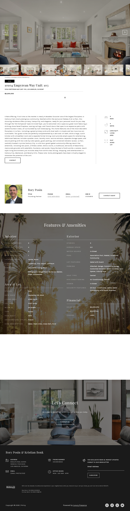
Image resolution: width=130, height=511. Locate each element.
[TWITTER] (117, 505)
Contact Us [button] (65, 422)
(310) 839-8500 (54, 196)
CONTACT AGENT (109, 195)
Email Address (93, 466)
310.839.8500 (58, 462)
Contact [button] (12, 160)
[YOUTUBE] (122, 505)
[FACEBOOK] (112, 505)
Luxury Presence (80, 505)
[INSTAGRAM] (107, 505)
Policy (23, 505)
